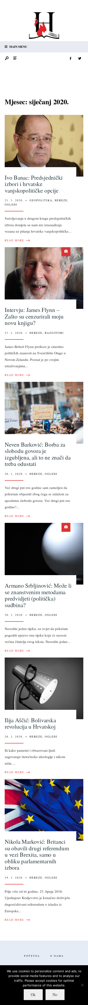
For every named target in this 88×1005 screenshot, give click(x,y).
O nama (57, 955)
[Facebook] (70, 58)
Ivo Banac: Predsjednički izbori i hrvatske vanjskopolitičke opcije (34, 184)
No (55, 994)
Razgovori (54, 333)
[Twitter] (79, 58)
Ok (33, 994)
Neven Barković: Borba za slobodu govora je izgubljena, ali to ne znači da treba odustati (38, 454)
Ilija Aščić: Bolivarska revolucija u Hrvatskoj (30, 723)
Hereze (61, 200)
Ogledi (11, 204)
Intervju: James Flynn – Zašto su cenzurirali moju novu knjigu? (34, 316)
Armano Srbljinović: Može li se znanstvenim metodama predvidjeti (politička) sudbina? (38, 595)
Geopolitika (41, 200)
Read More (18, 240)
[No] (82, 985)
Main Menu (17, 46)
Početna (32, 955)
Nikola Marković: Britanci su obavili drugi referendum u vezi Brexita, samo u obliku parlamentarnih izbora (37, 854)
